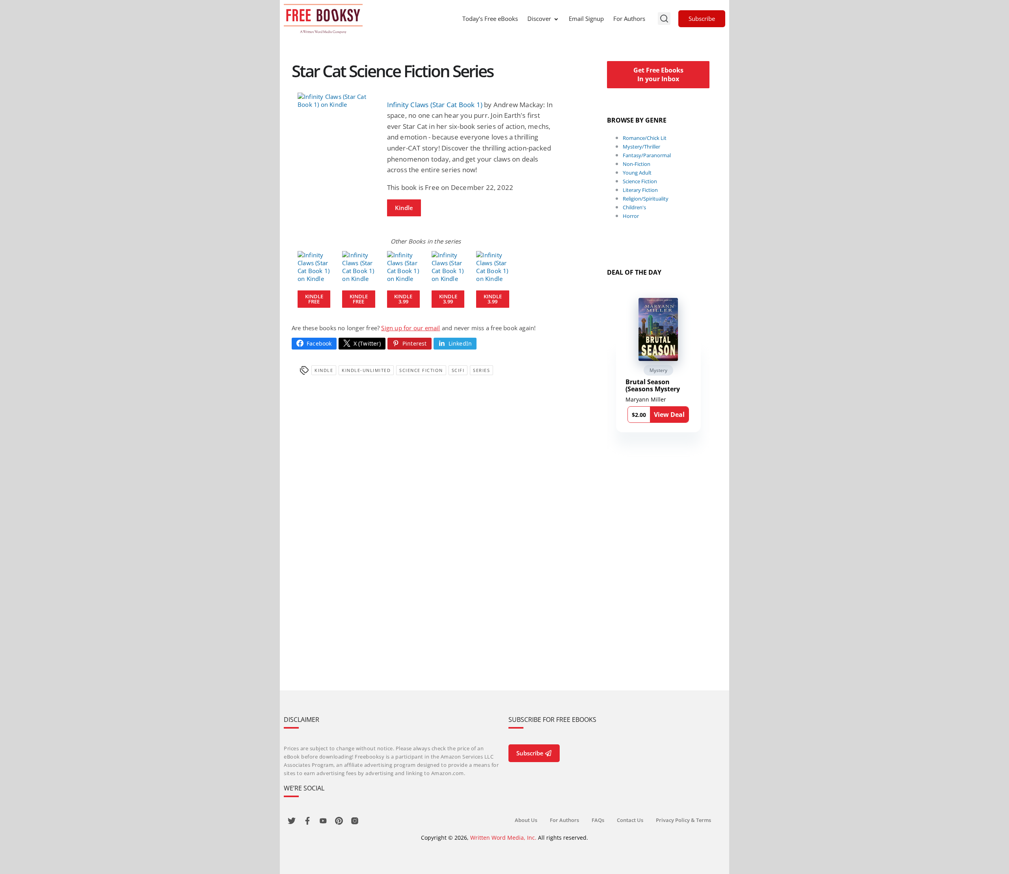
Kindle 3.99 (403, 299)
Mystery (658, 370)
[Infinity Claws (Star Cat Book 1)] (336, 100)
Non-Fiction (636, 163)
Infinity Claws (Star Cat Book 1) (434, 104)
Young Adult (637, 172)
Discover (539, 18)
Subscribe (702, 18)
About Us (526, 820)
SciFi (458, 370)
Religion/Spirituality (645, 198)
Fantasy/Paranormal (647, 155)
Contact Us (630, 820)
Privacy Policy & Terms (683, 820)
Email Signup (586, 18)
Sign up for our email (410, 328)
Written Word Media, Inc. (503, 837)
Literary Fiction (640, 189)
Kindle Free (314, 299)
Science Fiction (421, 370)
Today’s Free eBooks (490, 18)
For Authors (629, 18)
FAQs (598, 820)
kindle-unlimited (366, 370)
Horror (631, 215)
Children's (634, 207)
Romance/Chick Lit (644, 137)
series (481, 370)
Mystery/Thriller (641, 146)
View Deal (669, 414)
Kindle (404, 208)
